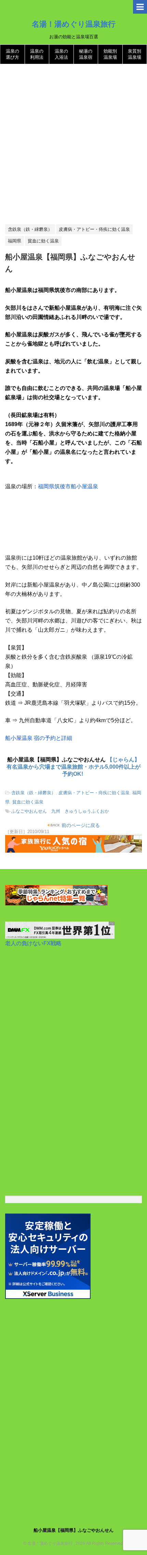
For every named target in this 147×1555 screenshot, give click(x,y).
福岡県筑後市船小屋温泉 (68, 486)
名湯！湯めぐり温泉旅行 (74, 24)
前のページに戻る (80, 825)
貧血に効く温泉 (27, 801)
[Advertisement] (73, 144)
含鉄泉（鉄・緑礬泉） (33, 792)
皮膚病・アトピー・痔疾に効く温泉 (94, 792)
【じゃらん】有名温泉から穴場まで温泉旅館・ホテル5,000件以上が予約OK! (73, 767)
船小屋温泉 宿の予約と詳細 (38, 738)
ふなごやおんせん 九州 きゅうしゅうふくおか (60, 811)
